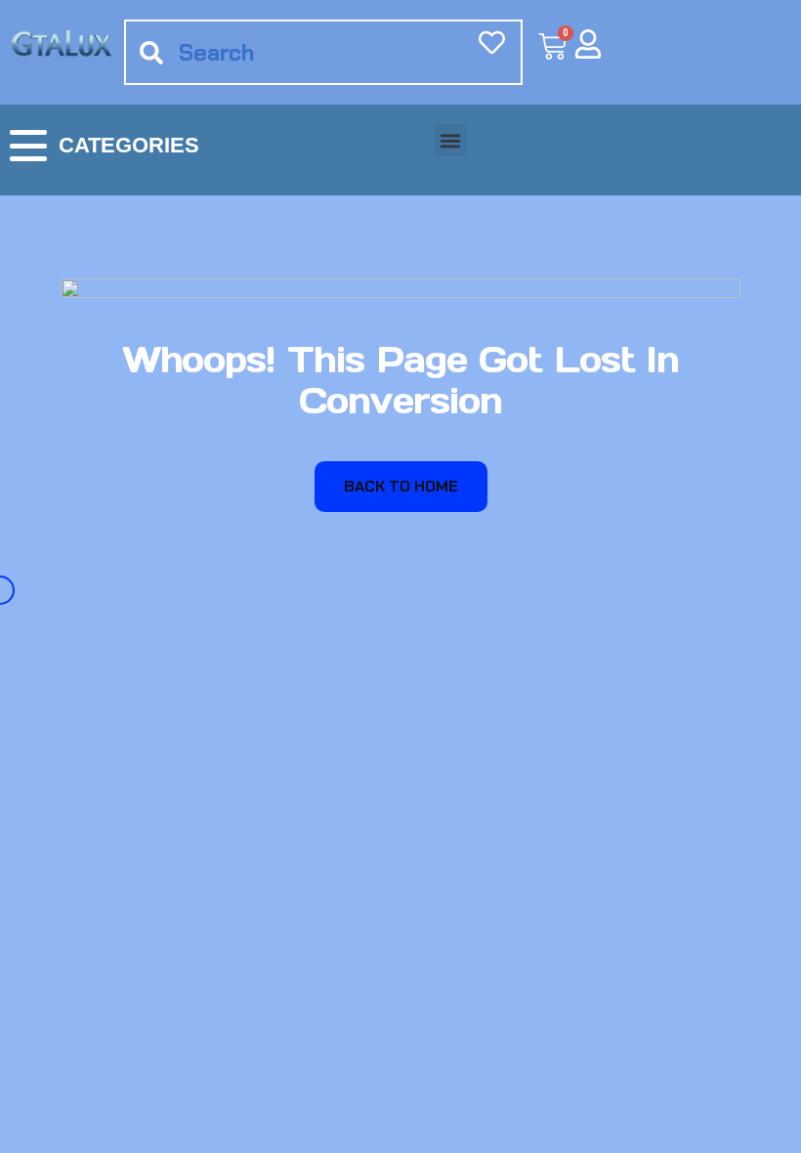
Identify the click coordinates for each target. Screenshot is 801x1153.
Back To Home (401, 486)
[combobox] (323, 52)
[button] (451, 140)
